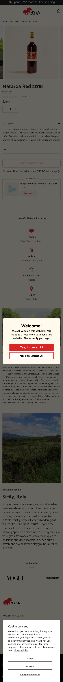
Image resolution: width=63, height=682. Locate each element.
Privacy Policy (21, 650)
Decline (30, 667)
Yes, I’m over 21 (31, 347)
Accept (30, 659)
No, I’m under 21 (31, 355)
